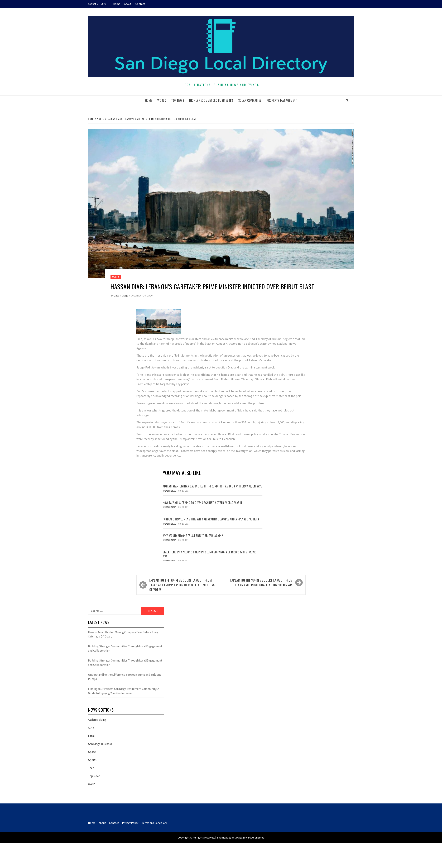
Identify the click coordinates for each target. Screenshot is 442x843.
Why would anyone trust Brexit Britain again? (193, 536)
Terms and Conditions (154, 823)
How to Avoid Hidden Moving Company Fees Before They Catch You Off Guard (123, 634)
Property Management (282, 100)
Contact (140, 4)
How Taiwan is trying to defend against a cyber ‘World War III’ (203, 503)
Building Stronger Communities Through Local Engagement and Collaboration (125, 648)
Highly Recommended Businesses (211, 100)
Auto (91, 728)
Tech (91, 768)
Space (92, 752)
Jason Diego (121, 295)
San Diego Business (100, 744)
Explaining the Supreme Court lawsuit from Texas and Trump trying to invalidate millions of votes (182, 585)
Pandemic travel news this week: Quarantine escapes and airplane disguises (211, 519)
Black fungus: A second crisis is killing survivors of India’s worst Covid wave (209, 554)
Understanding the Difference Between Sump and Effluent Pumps (124, 677)
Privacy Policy (130, 823)
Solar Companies (250, 100)
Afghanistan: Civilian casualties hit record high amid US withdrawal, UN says (212, 486)
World (161, 100)
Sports (92, 760)
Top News (177, 100)
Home (116, 4)
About (127, 4)
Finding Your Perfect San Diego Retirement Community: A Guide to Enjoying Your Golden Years (123, 691)
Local (91, 736)
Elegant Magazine (237, 837)
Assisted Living (97, 720)
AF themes (257, 837)
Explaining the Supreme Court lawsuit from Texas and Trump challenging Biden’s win (261, 582)
